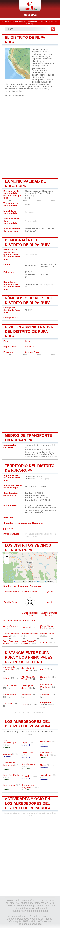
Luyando (49, 591)
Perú (27, 341)
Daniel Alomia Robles (46, 627)
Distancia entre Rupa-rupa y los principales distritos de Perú (28, 657)
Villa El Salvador (10, 686)
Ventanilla (26, 695)
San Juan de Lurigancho (9, 668)
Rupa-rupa (30, 14)
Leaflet (18, 581)
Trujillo (24, 705)
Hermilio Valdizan (29, 633)
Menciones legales (18, 916)
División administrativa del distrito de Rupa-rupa (29, 331)
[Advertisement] (30, 139)
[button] (6, 556)
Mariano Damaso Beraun (30, 614)
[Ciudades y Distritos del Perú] (30, 5)
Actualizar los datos (14, 96)
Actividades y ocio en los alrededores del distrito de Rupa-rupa (28, 803)
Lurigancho (46, 702)
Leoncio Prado (32, 352)
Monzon (44, 642)
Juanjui (9, 528)
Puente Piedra (9, 695)
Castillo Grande (11, 591)
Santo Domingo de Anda (10, 642)
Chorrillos (44, 695)
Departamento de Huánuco (13, 22)
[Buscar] (53, 29)
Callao (6, 678)
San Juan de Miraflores (46, 686)
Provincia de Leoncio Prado (38, 22)
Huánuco (29, 346)
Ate (41, 669)
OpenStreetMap (39, 581)
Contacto (11, 918)
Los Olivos (8, 703)
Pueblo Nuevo (47, 633)
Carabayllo (45, 677)
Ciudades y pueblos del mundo (35, 918)
